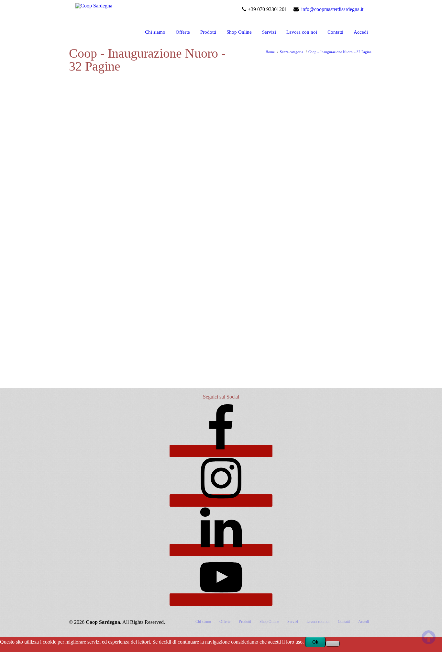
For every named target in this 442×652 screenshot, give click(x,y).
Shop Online (239, 32)
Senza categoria (291, 52)
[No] (333, 643)
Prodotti (208, 32)
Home (270, 52)
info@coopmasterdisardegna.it (332, 9)
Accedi (361, 32)
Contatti (335, 32)
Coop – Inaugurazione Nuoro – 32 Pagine (339, 52)
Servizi (269, 32)
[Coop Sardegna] (94, 4)
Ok (315, 642)
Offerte (183, 32)
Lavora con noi (301, 32)
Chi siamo (155, 32)
